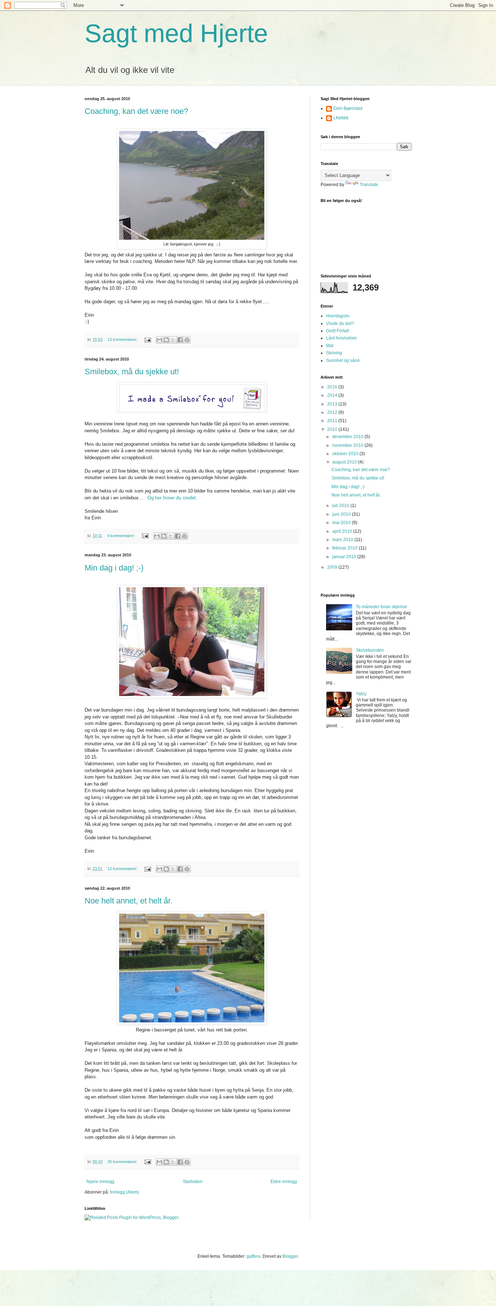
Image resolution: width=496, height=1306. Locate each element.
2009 (332, 567)
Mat (329, 345)
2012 (332, 412)
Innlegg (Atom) (124, 1192)
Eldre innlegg (284, 1181)
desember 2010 (348, 436)
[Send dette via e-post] (159, 339)
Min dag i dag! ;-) (114, 567)
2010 (332, 429)
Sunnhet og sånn (343, 360)
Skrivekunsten (370, 650)
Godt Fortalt (337, 330)
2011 (332, 420)
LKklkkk (341, 117)
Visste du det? (340, 323)
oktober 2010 (345, 453)
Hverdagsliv (338, 315)
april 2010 (342, 531)
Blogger (290, 1256)
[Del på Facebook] (180, 339)
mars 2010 (343, 539)
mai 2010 (342, 522)
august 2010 (345, 462)
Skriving (334, 352)
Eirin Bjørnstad (347, 108)
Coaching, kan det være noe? (136, 111)
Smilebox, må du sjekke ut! (132, 371)
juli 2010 (341, 505)
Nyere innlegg (100, 1181)
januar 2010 (344, 556)
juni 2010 (342, 514)
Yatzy (361, 693)
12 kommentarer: (123, 868)
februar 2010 (345, 548)
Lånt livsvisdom (341, 338)
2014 (332, 395)
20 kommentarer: (123, 1161)
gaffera (253, 1256)
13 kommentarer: (123, 339)
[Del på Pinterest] (187, 339)
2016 (332, 387)
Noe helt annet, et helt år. (128, 900)
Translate (369, 184)
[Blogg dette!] (166, 339)
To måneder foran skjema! (381, 606)
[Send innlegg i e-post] (147, 339)
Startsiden (193, 1181)
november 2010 (348, 445)
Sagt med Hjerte (176, 33)
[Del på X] (173, 339)
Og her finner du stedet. (172, 497)
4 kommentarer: (121, 535)
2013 (332, 404)
